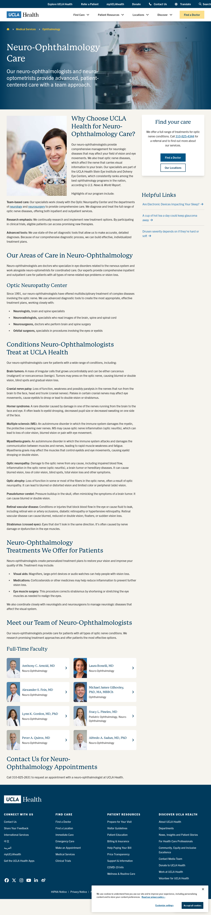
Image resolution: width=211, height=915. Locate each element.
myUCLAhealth (115, 4)
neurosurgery (36, 206)
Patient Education (117, 834)
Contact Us (160, 4)
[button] (60, 4)
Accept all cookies (192, 905)
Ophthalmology (51, 29)
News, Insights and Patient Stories (178, 834)
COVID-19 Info (115, 867)
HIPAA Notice (59, 891)
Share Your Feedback (16, 828)
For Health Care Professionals (176, 841)
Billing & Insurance (118, 841)
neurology (16, 206)
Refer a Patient (90, 4)
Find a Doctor (192, 14)
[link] (6, 880)
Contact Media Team (170, 858)
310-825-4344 (184, 136)
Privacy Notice (78, 891)
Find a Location (64, 828)
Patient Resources (108, 14)
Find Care (79, 14)
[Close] (203, 889)
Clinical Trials (63, 860)
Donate (136, 4)
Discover (162, 14)
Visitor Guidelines (117, 828)
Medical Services (26, 29)
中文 (6, 841)
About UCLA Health (170, 821)
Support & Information (120, 860)
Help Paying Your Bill (119, 847)
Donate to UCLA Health (172, 865)
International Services (16, 834)
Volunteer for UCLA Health (174, 878)
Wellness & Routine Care (121, 873)
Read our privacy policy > (153, 897)
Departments (166, 828)
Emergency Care (65, 841)
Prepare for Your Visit (119, 821)
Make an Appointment (68, 847)
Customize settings (164, 905)
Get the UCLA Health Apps (19, 860)
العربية (7, 847)
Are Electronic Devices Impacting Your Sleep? (170, 204)
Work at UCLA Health (171, 871)
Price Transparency (118, 854)
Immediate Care (65, 834)
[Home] (8, 29)
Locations (138, 14)
